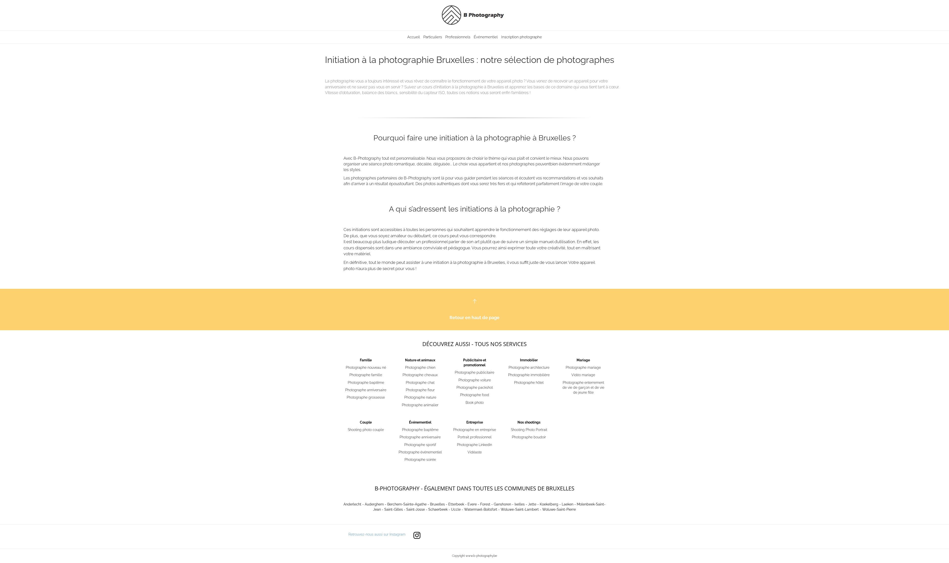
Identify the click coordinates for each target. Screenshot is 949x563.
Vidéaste (475, 452)
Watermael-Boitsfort (480, 509)
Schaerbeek (438, 509)
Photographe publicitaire (474, 372)
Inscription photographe (521, 37)
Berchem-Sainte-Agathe (407, 504)
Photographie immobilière (529, 375)
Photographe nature (420, 397)
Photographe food (474, 395)
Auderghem (374, 504)
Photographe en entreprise (474, 430)
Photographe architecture (529, 367)
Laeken (567, 504)
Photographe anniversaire (365, 390)
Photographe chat (420, 383)
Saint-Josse (415, 509)
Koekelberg (549, 504)
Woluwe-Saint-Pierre (559, 509)
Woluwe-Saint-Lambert (520, 509)
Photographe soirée (420, 460)
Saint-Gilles (393, 509)
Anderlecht (352, 504)
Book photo (475, 403)
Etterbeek (456, 504)
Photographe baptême (366, 383)
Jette (532, 504)
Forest (485, 504)
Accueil (413, 37)
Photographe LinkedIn (474, 445)
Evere (472, 504)
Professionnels (457, 37)
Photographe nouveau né (366, 367)
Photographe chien (420, 367)
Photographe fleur (420, 390)
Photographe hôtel (529, 383)
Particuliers (432, 37)
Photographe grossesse (366, 397)
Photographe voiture (474, 380)
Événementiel (486, 37)
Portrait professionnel (475, 437)
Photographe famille (365, 375)
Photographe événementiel (420, 452)
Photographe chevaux (420, 375)
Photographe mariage (583, 367)
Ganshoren (502, 504)
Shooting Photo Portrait (529, 430)
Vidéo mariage (583, 375)
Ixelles (520, 504)
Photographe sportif (420, 445)
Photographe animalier (420, 405)
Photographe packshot (474, 387)
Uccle (456, 509)
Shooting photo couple (366, 430)
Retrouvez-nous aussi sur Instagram (377, 534)
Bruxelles (437, 504)
